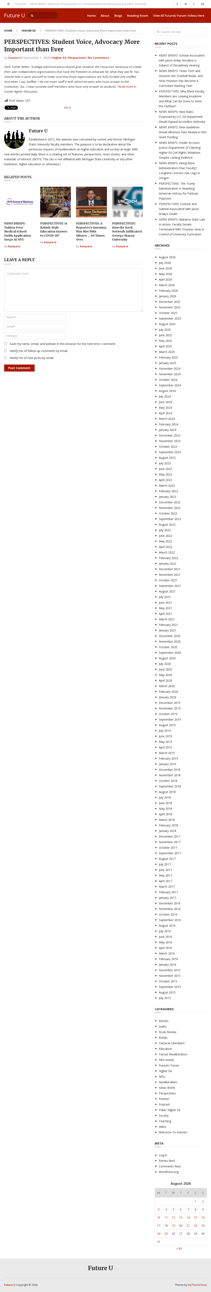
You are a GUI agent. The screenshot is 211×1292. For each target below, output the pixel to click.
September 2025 (170, 318)
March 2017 (167, 886)
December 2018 (169, 770)
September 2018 (170, 786)
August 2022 (167, 524)
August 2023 (167, 458)
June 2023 (165, 469)
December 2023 (169, 435)
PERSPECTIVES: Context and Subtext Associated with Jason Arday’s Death (179, 209)
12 (173, 1217)
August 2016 (167, 925)
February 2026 (168, 291)
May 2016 (165, 942)
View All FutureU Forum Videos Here (178, 16)
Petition (164, 1099)
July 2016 (165, 931)
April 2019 (165, 747)
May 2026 (165, 274)
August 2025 (167, 324)
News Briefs (167, 1088)
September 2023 (170, 452)
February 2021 (168, 625)
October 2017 (168, 848)
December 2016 (169, 903)
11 (166, 1217)
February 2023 (168, 491)
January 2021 (167, 630)
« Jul (179, 1248)
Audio (162, 1026)
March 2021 (167, 619)
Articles (164, 1021)
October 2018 (168, 781)
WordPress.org (169, 1172)
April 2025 (165, 346)
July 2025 (165, 330)
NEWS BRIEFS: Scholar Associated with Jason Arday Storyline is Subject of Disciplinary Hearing (181, 60)
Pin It (67, 108)
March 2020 (167, 686)
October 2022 (168, 513)
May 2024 (165, 407)
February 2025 (168, 357)
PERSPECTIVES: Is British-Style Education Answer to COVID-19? (53, 229)
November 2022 (170, 508)
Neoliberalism (168, 1082)
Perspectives (77, 58)
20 (180, 1225)
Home (91, 16)
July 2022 (165, 530)
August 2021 (167, 591)
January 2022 (167, 563)
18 (166, 1225)
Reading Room (137, 16)
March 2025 (167, 352)
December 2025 (169, 302)
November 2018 (170, 775)
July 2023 (165, 463)
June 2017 (165, 870)
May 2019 (165, 742)
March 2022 (167, 552)
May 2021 (165, 608)
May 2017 (165, 875)
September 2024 (170, 385)
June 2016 (165, 937)
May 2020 (165, 675)
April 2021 (165, 614)
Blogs (118, 16)
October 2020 (168, 647)
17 (158, 1225)
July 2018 (165, 797)
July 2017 (165, 864)
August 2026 (167, 257)
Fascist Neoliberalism (173, 1054)
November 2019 (170, 708)
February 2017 (168, 892)
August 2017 (167, 859)
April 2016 (165, 948)
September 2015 (170, 987)
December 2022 (169, 502)
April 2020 (165, 680)
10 (158, 1217)
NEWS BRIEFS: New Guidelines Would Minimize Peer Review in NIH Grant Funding (182, 132)
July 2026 (165, 263)
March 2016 (167, 953)
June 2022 (165, 536)
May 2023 (165, 474)
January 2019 (167, 764)
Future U (14, 15)
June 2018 (165, 803)
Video (162, 1127)
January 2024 (167, 430)
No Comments (98, 58)
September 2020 (170, 653)
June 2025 (165, 335)
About (105, 16)
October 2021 (168, 580)
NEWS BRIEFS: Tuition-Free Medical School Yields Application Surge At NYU (17, 231)
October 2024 (168, 380)
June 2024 (165, 402)
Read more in (127, 86)
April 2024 (165, 413)
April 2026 (165, 279)
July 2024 (165, 396)
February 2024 (168, 424)
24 (158, 1233)
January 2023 (167, 497)
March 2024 (167, 419)
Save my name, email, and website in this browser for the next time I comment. (63, 344)
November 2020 (170, 641)
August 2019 (167, 725)
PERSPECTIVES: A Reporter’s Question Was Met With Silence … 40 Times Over (91, 231)
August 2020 (167, 658)
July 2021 (165, 597)
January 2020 (167, 697)
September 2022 (170, 519)
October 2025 (168, 313)
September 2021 (170, 586)
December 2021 (169, 569)
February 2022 (168, 558)
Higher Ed (29, 30)
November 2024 (170, 374)
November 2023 (170, 441)
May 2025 (165, 341)
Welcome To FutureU (173, 1132)
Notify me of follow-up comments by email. (39, 351)
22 (195, 1225)
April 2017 (165, 881)
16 (203, 1217)
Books (163, 1037)
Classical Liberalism (172, 1043)
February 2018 (168, 825)
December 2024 (169, 368)
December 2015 (169, 970)
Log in (163, 1155)
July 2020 (165, 664)
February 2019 (168, 758)
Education (165, 1049)
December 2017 (169, 836)
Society (164, 1115)
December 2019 (169, 703)
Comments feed (170, 1166)
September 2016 (170, 920)
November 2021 (170, 575)
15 (195, 1217)
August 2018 (167, 792)
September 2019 (170, 719)
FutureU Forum (169, 1065)
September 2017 (170, 853)
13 (180, 1217)
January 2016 (167, 964)
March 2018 (167, 820)
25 (166, 1233)
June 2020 (165, 669)
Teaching (165, 1121)
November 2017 (170, 842)
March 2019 (167, 753)
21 (188, 1225)
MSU (162, 1076)
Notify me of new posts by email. (32, 358)
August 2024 (167, 391)
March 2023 (167, 485)
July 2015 (165, 998)
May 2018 (165, 809)
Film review (166, 1060)
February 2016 (168, 959)
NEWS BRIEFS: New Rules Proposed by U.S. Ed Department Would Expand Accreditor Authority (74, 4)
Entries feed (167, 1161)
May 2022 (165, 541)
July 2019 (165, 731)
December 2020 (169, 636)
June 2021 (165, 602)
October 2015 (168, 981)
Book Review (167, 1032)
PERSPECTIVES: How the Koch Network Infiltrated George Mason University (127, 231)
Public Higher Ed (169, 1110)
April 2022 (165, 547)
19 (173, 1225)
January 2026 (167, 296)
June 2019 (165, 736)
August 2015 (167, 992)
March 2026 (167, 285)
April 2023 (165, 480)
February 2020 (168, 692)
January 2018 (167, 831)
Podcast (164, 1104)
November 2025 (170, 307)
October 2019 (168, 714)
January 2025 (167, 363)
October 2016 (168, 914)
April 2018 (165, 814)
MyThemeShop (197, 1285)
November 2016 (170, 909)
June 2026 (165, 268)
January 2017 (167, 898)
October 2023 (168, 446)
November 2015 (170, 976)
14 (188, 1217)
